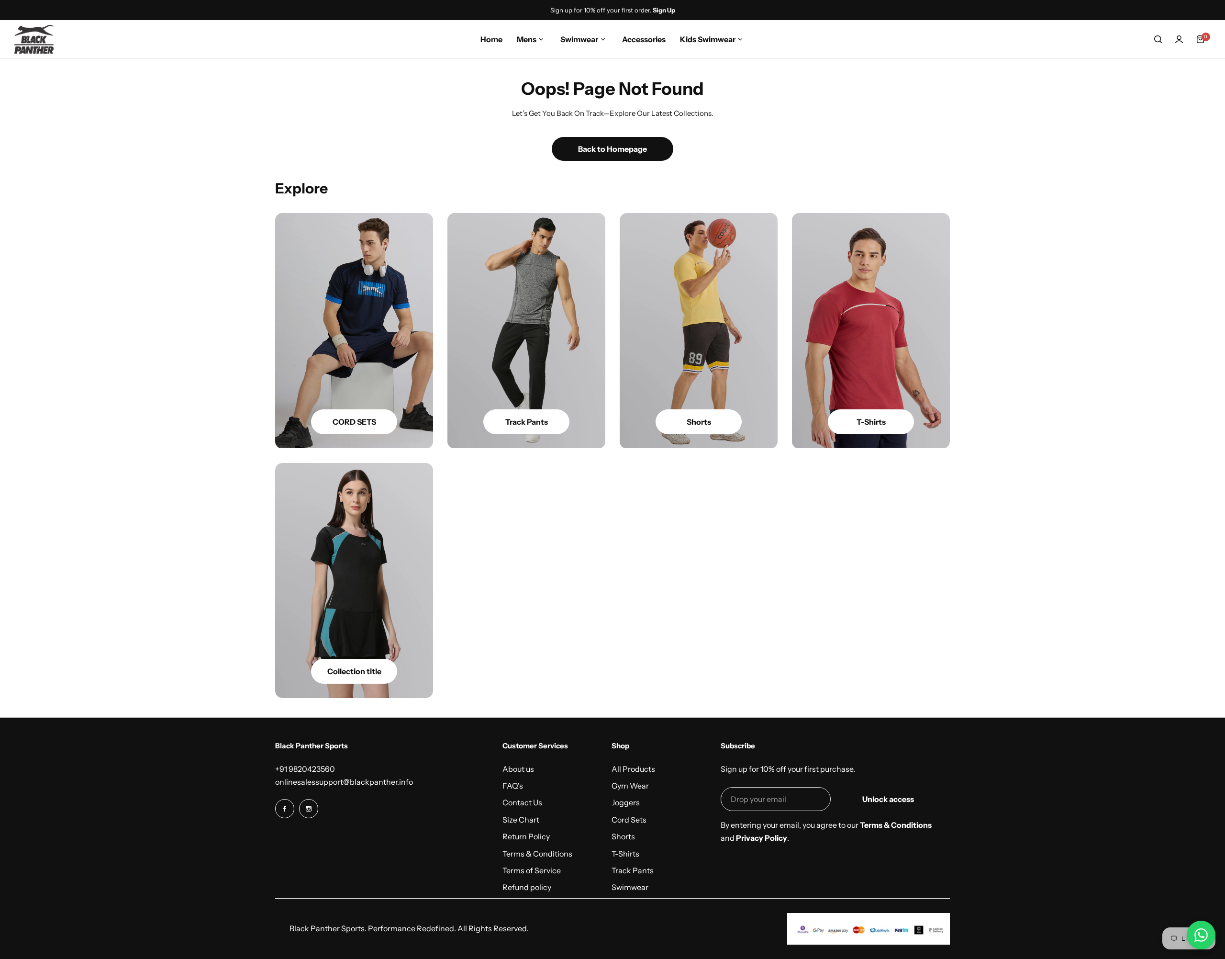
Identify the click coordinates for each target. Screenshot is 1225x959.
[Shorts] (699, 330)
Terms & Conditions (537, 853)
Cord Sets (629, 819)
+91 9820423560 (305, 769)
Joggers (626, 802)
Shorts (623, 836)
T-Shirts (625, 853)
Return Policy (526, 836)
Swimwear (630, 887)
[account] (1179, 39)
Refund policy (526, 887)
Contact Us (522, 802)
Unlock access (888, 799)
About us (518, 769)
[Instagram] (308, 808)
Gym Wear (630, 785)
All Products (633, 769)
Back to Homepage (612, 149)
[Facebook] (284, 808)
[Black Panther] (34, 39)
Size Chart (520, 819)
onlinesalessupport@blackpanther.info (344, 782)
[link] (354, 580)
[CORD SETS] (354, 330)
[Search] (1158, 39)
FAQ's (512, 785)
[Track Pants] (526, 330)
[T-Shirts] (871, 330)
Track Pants (633, 870)
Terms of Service (531, 870)
